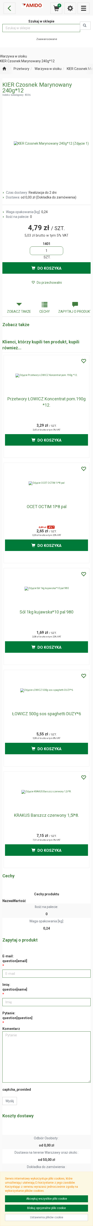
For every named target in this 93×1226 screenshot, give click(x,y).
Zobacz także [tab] (19, 311)
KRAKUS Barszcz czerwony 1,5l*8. (46, 815)
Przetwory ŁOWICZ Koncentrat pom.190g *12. (46, 402)
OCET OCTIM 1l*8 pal (47, 506)
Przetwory (21, 69)
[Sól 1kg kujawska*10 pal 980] (46, 588)
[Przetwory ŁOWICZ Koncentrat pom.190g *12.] (46, 375)
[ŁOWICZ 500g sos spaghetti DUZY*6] (46, 690)
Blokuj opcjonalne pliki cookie (46, 1208)
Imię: (14, 987)
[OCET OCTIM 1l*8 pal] (46, 483)
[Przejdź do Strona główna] (4, 69)
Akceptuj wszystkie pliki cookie (46, 1198)
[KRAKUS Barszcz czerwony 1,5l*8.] (46, 792)
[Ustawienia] (70, 8)
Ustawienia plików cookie (46, 1217)
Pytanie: (17, 1015)
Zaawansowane (46, 39)
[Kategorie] (83, 8)
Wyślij (9, 1101)
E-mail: (14, 958)
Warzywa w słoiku (48, 69)
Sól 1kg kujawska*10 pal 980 (46, 611)
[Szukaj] (85, 26)
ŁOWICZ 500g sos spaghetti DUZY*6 (46, 713)
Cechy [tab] (44, 311)
